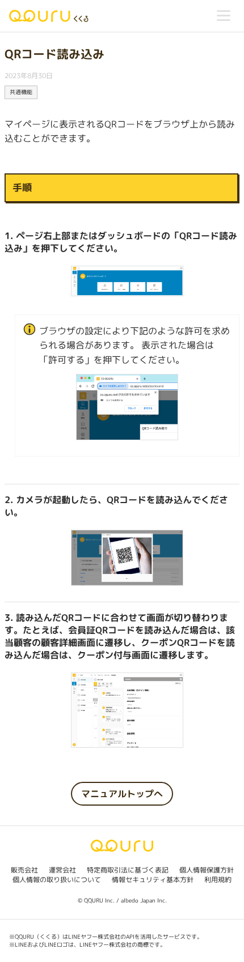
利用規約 (218, 879)
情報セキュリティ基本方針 (152, 879)
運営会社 (62, 870)
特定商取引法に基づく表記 (128, 870)
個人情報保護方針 (206, 870)
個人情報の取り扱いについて (56, 879)
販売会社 (24, 870)
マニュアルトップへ (122, 794)
